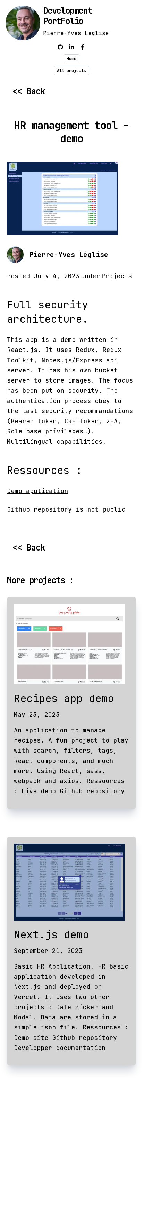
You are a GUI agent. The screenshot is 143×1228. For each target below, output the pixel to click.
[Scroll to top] (134, 1210)
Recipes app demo (64, 698)
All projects (71, 70)
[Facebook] (82, 47)
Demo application (37, 491)
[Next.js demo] (71, 882)
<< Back (28, 91)
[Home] (23, 23)
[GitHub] (60, 47)
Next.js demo (51, 934)
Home (71, 59)
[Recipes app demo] (71, 644)
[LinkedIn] (71, 47)
